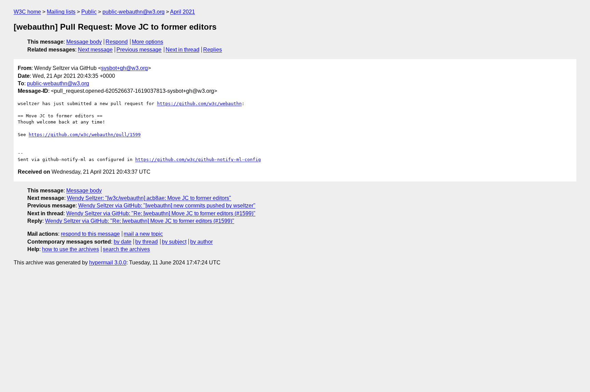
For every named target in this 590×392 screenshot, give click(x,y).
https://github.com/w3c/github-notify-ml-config (198, 159)
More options (147, 42)
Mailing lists (61, 12)
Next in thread (182, 50)
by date (122, 242)
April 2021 (182, 12)
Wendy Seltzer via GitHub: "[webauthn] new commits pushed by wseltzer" (166, 205)
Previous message (138, 50)
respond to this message (90, 234)
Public (89, 12)
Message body (84, 42)
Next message (95, 50)
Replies (212, 50)
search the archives (126, 249)
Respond (117, 42)
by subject (174, 242)
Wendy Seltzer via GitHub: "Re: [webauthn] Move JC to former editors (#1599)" (160, 213)
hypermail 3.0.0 (107, 262)
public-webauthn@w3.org (133, 12)
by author (201, 242)
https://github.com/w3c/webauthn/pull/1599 (85, 134)
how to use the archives (70, 249)
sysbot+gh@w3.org (124, 68)
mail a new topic (143, 234)
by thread (146, 242)
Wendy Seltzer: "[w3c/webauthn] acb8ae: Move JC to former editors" (149, 198)
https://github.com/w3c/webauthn (199, 103)
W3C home (27, 12)
